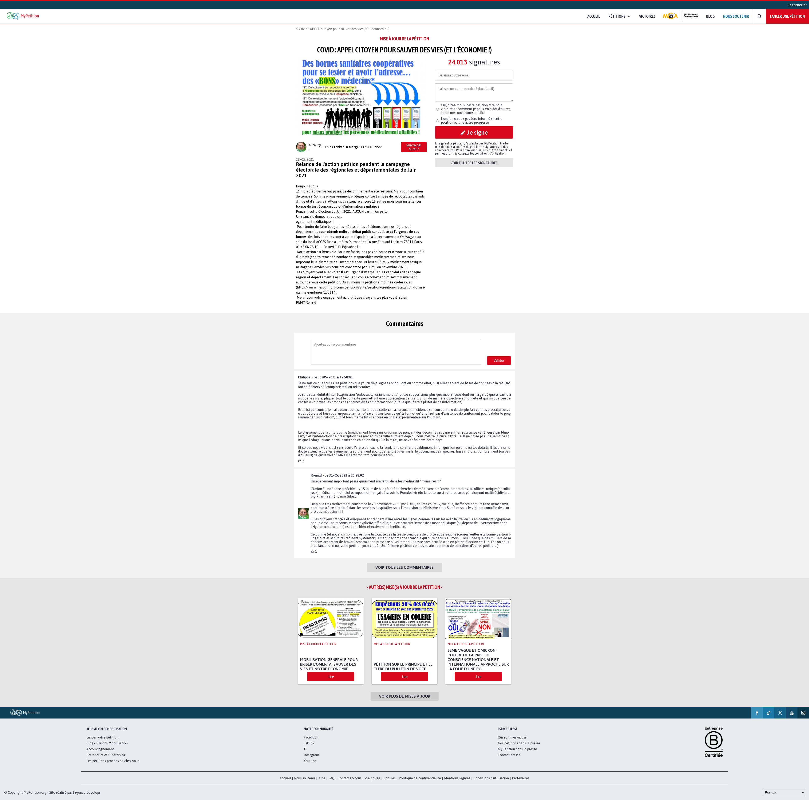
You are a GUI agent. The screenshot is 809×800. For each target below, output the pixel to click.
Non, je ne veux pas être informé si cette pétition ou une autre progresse (471, 120)
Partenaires (520, 778)
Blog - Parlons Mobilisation (107, 743)
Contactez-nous (350, 778)
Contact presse (509, 755)
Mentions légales (457, 778)
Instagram (311, 755)
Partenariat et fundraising (106, 755)
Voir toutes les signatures (474, 162)
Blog (710, 16)
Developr (93, 792)
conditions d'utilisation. (490, 153)
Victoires (647, 16)
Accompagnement (100, 749)
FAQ (331, 778)
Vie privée (372, 778)
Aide (321, 778)
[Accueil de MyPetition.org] (23, 16)
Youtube (310, 761)
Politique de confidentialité (420, 778)
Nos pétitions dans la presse (519, 743)
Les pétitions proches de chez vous (112, 761)
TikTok (309, 743)
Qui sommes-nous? (512, 737)
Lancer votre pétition (102, 737)
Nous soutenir (736, 16)
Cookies (389, 778)
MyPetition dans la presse (517, 749)
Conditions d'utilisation (491, 778)
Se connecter (797, 5)
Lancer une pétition (787, 16)
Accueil (593, 16)
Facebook (311, 737)
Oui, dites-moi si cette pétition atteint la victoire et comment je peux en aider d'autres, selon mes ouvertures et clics (476, 109)
